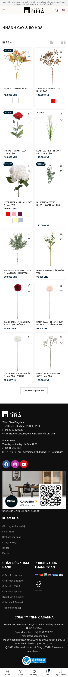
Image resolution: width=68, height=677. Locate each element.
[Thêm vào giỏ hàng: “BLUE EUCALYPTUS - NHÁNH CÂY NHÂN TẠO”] (61, 165)
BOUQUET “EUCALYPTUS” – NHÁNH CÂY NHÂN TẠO (17, 271)
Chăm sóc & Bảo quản (13, 602)
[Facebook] (6, 464)
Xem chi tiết (29, 52)
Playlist (5, 553)
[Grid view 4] (57, 42)
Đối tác (5, 548)
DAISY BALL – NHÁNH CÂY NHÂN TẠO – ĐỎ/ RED (17, 323)
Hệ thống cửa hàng (11, 537)
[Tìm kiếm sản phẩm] (56, 10)
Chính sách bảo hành (12, 575)
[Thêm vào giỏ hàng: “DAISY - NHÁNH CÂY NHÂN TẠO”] (61, 234)
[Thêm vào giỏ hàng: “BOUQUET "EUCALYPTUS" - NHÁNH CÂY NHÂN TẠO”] (29, 234)
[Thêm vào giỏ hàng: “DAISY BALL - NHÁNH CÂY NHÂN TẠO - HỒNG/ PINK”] (61, 285)
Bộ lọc (9, 42)
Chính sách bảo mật (12, 591)
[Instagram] (15, 464)
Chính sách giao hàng (13, 580)
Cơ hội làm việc (9, 542)
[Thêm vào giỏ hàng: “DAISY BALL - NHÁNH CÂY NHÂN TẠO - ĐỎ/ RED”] (29, 285)
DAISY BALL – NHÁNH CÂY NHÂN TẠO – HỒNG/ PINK (49, 323)
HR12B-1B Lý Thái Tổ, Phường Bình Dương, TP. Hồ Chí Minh (32, 452)
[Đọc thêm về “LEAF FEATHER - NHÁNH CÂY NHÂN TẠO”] (61, 114)
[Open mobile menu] (4, 10)
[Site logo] (34, 10)
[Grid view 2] (51, 42)
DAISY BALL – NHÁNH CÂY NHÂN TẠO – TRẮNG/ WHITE (17, 376)
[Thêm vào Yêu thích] (29, 57)
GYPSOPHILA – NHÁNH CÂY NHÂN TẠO (48, 374)
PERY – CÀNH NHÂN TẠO (16, 88)
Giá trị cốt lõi (8, 531)
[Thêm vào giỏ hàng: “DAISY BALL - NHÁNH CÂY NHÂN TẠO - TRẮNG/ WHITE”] (29, 337)
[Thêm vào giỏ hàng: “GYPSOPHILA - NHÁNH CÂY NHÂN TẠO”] (61, 337)
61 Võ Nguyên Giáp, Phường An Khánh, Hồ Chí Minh (29, 433)
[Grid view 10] (63, 42)
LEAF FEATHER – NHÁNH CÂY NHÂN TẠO (48, 151)
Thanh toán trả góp (12, 607)
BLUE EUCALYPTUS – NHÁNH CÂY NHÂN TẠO (48, 203)
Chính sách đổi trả (11, 586)
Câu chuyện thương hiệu (14, 526)
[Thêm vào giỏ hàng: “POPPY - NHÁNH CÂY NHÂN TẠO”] (29, 114)
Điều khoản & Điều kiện (13, 597)
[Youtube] (24, 464)
